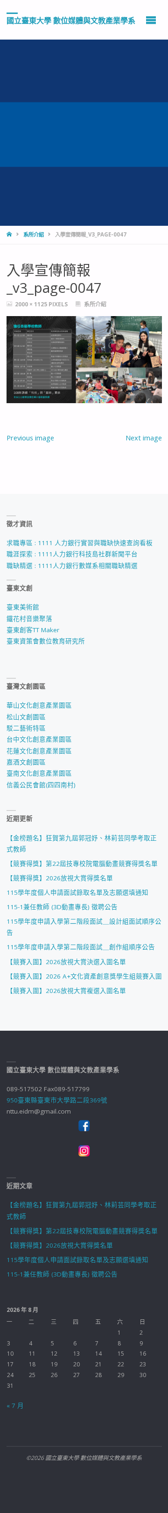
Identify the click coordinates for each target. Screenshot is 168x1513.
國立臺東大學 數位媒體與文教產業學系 (71, 20)
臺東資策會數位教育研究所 (46, 641)
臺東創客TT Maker (33, 630)
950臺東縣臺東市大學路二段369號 (57, 1100)
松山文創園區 (26, 717)
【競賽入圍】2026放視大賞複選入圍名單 (66, 990)
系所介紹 (33, 234)
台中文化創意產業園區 (39, 739)
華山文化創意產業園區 (39, 705)
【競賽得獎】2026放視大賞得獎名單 (60, 878)
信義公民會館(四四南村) (41, 785)
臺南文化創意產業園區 (39, 773)
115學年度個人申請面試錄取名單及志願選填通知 (77, 892)
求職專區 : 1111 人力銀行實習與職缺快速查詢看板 (80, 543)
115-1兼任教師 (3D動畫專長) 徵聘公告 (62, 907)
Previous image (30, 437)
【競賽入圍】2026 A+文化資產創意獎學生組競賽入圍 (84, 976)
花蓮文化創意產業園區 (39, 751)
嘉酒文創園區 (26, 762)
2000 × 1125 (32, 304)
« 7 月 (15, 1405)
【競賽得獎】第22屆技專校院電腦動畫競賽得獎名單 (82, 863)
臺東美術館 (23, 607)
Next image (144, 437)
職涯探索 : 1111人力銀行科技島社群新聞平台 (72, 554)
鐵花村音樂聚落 (29, 619)
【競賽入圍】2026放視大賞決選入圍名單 (66, 962)
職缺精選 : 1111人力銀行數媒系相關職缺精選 (72, 565)
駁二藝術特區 (26, 728)
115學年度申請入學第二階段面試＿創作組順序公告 (81, 947)
